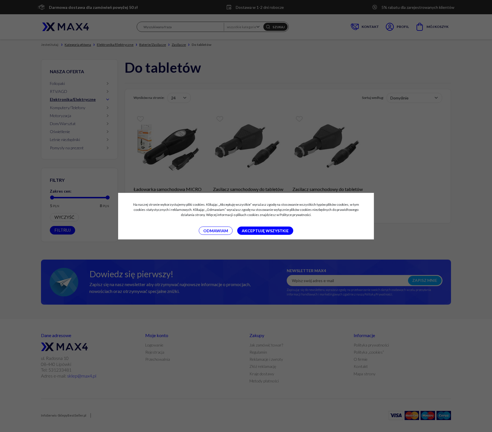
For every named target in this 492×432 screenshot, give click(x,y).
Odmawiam (215, 230)
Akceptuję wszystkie (265, 230)
